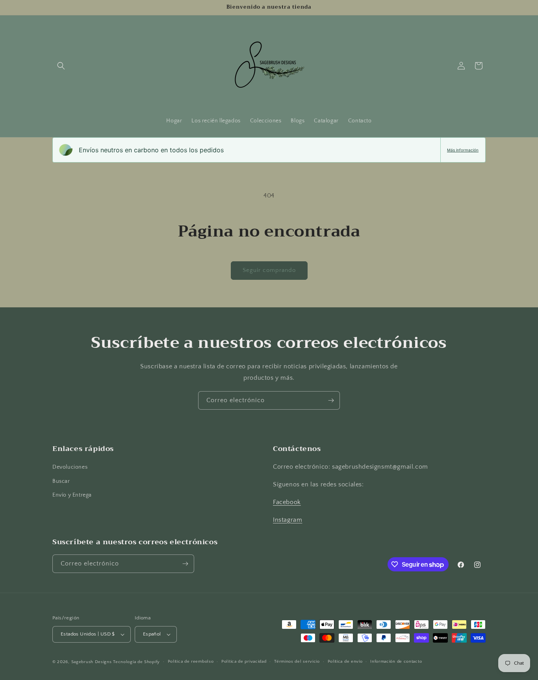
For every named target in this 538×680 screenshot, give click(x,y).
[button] (61, 65)
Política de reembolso (191, 661)
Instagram (287, 519)
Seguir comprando (269, 270)
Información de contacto (396, 661)
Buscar (61, 481)
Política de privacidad (243, 661)
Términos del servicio (297, 661)
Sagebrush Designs (91, 662)
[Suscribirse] (330, 400)
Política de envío (345, 661)
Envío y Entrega (72, 495)
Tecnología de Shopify (136, 662)
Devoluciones (69, 467)
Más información (463, 150)
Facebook (287, 502)
